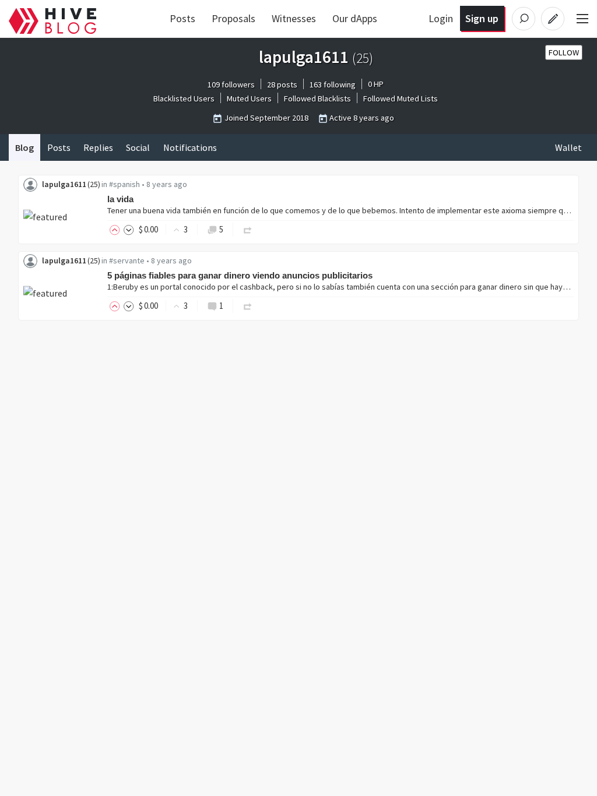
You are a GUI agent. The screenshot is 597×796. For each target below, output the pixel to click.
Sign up (481, 18)
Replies (98, 147)
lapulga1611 (64, 184)
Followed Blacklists (317, 98)
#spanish (124, 184)
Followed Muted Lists (400, 98)
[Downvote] (129, 229)
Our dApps (354, 18)
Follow (564, 52)
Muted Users (249, 98)
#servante (127, 260)
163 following (333, 84)
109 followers (231, 84)
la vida (120, 199)
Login (441, 18)
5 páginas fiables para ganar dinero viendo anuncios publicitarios (240, 275)
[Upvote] (117, 229)
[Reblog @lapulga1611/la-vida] (248, 229)
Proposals (233, 18)
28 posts (282, 84)
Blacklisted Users (184, 98)
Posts (182, 18)
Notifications (190, 147)
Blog (24, 147)
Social (138, 147)
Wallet (568, 147)
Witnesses (294, 18)
